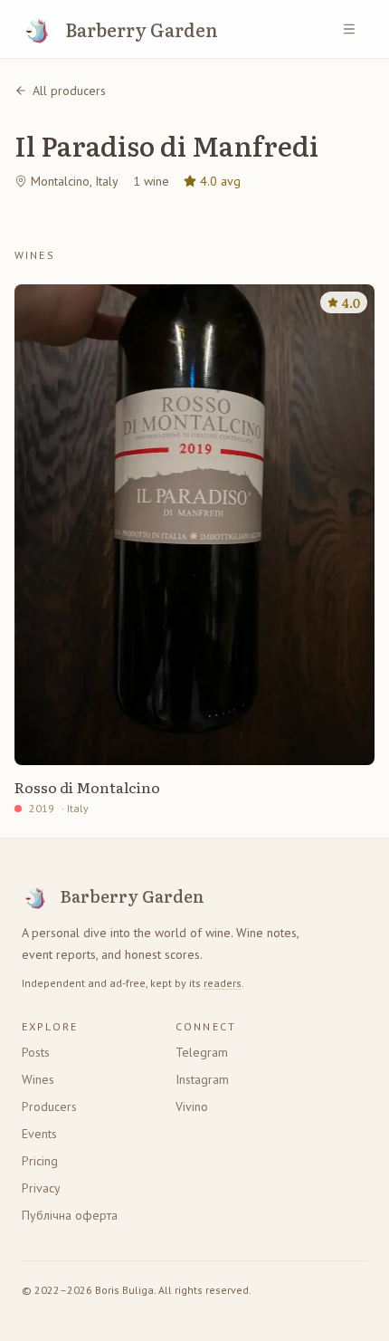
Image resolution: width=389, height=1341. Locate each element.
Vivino (192, 1106)
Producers (49, 1106)
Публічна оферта (70, 1215)
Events (39, 1133)
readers (223, 983)
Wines (38, 1079)
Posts (36, 1052)
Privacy (41, 1188)
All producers (69, 90)
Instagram (202, 1079)
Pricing (40, 1161)
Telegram (202, 1052)
